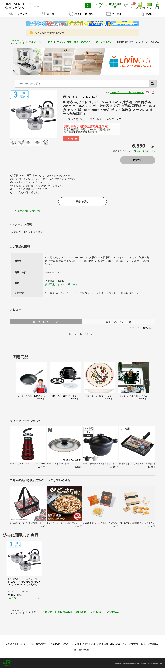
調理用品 (81, 611)
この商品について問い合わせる (127, 92)
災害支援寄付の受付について (49, 33)
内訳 (153, 151)
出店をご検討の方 (149, 644)
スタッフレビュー (119, 322)
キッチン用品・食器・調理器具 (74, 41)
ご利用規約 (102, 644)
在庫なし (137, 160)
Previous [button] (22, 113)
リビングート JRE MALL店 (57, 611)
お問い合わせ (42, 644)
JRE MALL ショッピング (17, 42)
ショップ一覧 (27, 644)
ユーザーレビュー (46, 322)
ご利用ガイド (12, 644)
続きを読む (82, 201)
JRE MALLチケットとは (83, 644)
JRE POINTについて (60, 644)
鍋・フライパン (104, 41)
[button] (146, 383)
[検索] (153, 84)
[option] (34, 114)
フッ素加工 (113, 611)
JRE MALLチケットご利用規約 (124, 644)
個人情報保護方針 (82, 649)
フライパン (96, 611)
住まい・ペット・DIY (41, 41)
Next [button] (45, 113)
